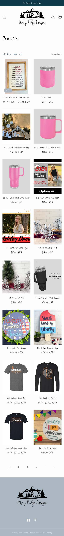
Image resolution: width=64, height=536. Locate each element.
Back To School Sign (47, 448)
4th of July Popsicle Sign (47, 348)
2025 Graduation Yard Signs (16, 248)
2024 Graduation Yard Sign (47, 198)
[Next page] (54, 466)
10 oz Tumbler (48, 97)
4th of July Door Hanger (16, 348)
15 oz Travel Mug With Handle (47, 147)
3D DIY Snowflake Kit (47, 248)
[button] (4, 17)
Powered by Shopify (44, 532)
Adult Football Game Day (16, 398)
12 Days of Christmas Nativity (16, 147)
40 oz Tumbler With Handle (47, 298)
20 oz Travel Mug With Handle (16, 198)
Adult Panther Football (47, 398)
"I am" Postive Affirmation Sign (16, 97)
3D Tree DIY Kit (16, 298)
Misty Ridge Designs (27, 532)
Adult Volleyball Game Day (16, 448)
